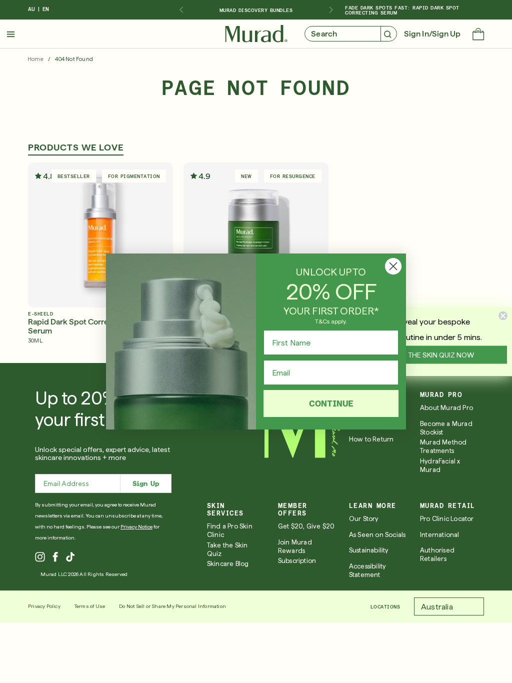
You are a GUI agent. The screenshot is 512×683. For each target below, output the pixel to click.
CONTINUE (331, 403)
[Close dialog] (393, 266)
